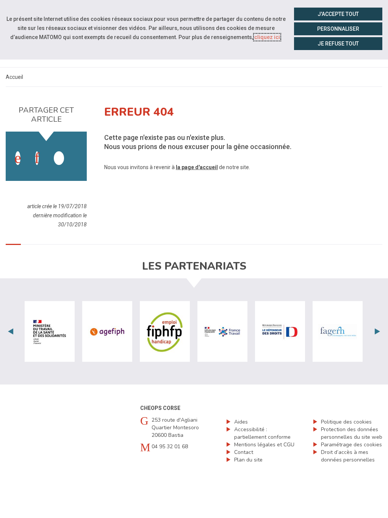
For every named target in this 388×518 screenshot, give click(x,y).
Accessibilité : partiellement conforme (262, 433)
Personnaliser (338, 29)
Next (377, 331)
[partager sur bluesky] (78, 150)
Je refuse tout (338, 44)
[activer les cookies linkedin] (37, 158)
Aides (241, 421)
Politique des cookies (346, 421)
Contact (243, 452)
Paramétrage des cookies (351, 444)
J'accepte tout (338, 14)
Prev (10, 331)
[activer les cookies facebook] (18, 158)
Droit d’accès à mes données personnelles (348, 456)
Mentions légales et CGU (264, 444)
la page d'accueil (197, 167)
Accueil (14, 77)
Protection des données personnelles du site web (351, 433)
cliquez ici (267, 37)
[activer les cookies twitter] (59, 158)
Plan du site (248, 459)
